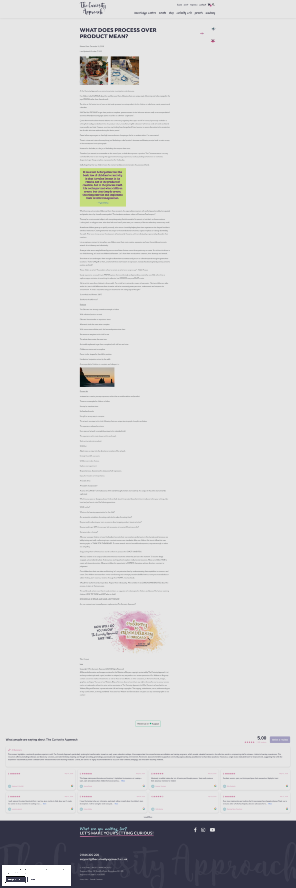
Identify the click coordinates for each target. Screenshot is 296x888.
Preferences (35, 880)
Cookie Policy (21, 873)
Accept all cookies (15, 880)
